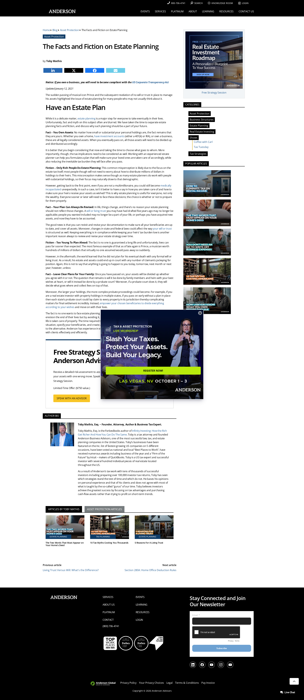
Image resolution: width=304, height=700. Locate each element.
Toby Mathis (54, 61)
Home (46, 30)
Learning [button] (208, 11)
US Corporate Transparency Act (150, 82)
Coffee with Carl (203, 142)
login (139, 620)
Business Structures (202, 119)
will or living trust (96, 211)
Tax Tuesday (201, 147)
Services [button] (160, 11)
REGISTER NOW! (153, 370)
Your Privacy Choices (151, 682)
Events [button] (145, 11)
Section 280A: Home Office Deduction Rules (150, 570)
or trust (167, 228)
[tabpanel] (110, 535)
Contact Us (246, 11)
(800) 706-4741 (111, 626)
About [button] (193, 11)
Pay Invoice (208, 682)
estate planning (86, 118)
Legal (169, 682)
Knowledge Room (222, 3)
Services (108, 597)
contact (108, 620)
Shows (193, 137)
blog (54, 30)
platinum (109, 612)
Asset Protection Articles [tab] (104, 509)
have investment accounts (109, 136)
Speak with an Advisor (72, 398)
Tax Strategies (198, 154)
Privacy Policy (128, 682)
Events (140, 597)
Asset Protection (69, 30)
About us (108, 604)
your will (157, 228)
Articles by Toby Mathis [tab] (63, 509)
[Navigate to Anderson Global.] (104, 684)
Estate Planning (199, 125)
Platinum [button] (177, 11)
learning (141, 604)
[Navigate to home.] (62, 11)
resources (142, 612)
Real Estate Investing (202, 131)
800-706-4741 (178, 3)
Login (245, 3)
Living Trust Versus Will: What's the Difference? (71, 570)
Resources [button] (226, 11)
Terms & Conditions (187, 682)
